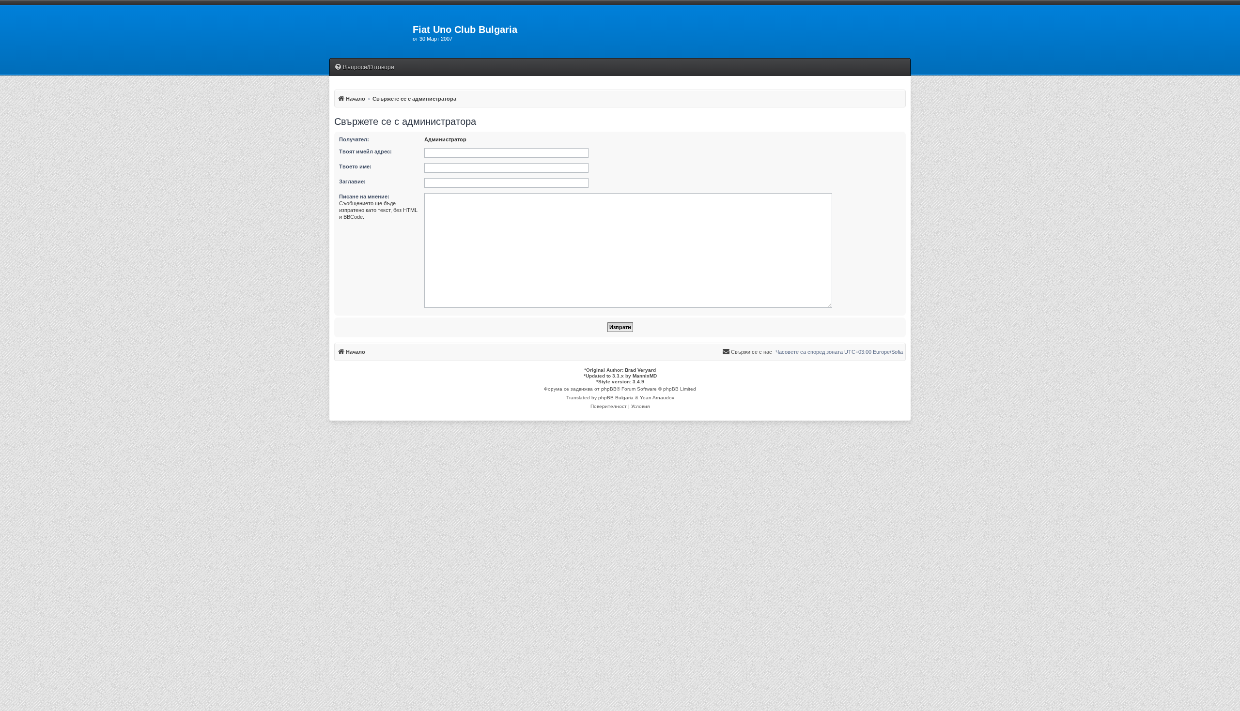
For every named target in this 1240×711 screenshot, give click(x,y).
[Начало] (371, 32)
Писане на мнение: (364, 196)
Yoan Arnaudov (657, 397)
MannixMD (645, 375)
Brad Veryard (640, 370)
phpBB (609, 389)
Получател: (354, 139)
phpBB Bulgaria (616, 397)
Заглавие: (352, 181)
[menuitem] (364, 67)
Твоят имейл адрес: (365, 151)
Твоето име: (355, 166)
